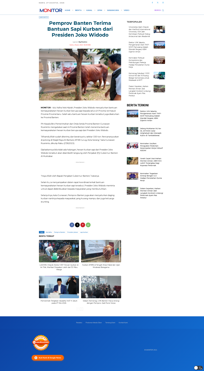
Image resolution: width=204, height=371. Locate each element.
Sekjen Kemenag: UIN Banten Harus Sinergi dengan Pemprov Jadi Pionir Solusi (101, 302)
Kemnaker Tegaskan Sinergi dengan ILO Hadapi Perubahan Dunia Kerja (151, 177)
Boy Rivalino (83, 42)
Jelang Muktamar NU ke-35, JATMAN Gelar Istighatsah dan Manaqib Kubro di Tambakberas (150, 132)
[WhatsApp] (88, 225)
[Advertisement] (80, 168)
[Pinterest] (82, 225)
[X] (77, 225)
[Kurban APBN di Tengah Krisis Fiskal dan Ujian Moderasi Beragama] (101, 251)
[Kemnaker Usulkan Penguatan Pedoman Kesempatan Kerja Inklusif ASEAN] (132, 146)
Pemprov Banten (59, 232)
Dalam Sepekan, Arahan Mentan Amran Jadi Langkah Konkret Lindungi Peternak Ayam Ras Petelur (140, 91)
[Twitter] (158, 3)
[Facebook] (152, 3)
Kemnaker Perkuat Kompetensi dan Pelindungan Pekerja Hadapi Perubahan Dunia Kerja (139, 62)
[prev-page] (77, 309)
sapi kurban (84, 232)
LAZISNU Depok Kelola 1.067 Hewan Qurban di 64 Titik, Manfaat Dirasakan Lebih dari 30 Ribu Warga (59, 267)
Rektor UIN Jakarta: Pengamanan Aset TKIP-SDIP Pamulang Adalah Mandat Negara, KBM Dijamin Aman (139, 47)
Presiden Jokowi (72, 232)
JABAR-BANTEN (44, 17)
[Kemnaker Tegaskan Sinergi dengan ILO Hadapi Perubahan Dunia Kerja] (132, 176)
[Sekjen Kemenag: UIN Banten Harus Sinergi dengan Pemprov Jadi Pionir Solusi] (101, 287)
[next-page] (81, 309)
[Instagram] (163, 3)
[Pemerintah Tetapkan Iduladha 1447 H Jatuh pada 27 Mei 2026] (59, 287)
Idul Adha (49, 232)
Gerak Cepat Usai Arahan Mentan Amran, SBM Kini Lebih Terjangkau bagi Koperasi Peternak (151, 162)
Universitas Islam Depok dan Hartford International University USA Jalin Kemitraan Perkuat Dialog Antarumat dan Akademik (139, 31)
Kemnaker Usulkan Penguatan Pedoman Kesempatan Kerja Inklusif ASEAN (151, 147)
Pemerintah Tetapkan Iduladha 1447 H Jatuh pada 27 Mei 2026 (59, 302)
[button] (159, 10)
